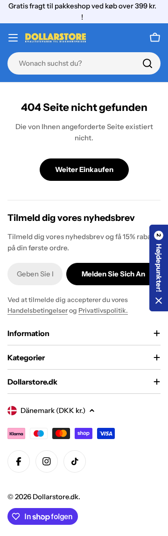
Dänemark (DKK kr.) (53, 410)
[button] (158, 268)
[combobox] (84, 63)
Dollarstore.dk (55, 496)
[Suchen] (147, 63)
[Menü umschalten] (13, 37)
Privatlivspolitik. (103, 310)
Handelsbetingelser (37, 310)
